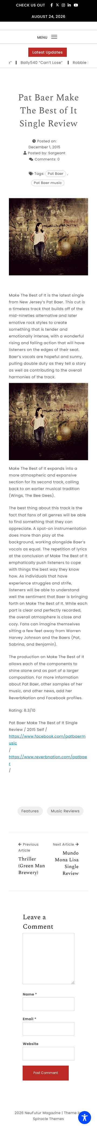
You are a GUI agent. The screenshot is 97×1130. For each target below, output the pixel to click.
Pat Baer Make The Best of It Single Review (48, 110)
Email (29, 1018)
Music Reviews (65, 811)
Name (30, 994)
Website (30, 1043)
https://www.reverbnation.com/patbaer (48, 760)
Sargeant (56, 153)
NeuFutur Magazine (43, 1112)
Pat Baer (55, 173)
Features (30, 811)
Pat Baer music (48, 182)
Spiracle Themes (48, 1118)
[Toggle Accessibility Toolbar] (85, 1118)
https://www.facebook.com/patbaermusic (47, 740)
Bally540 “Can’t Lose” (37, 62)
